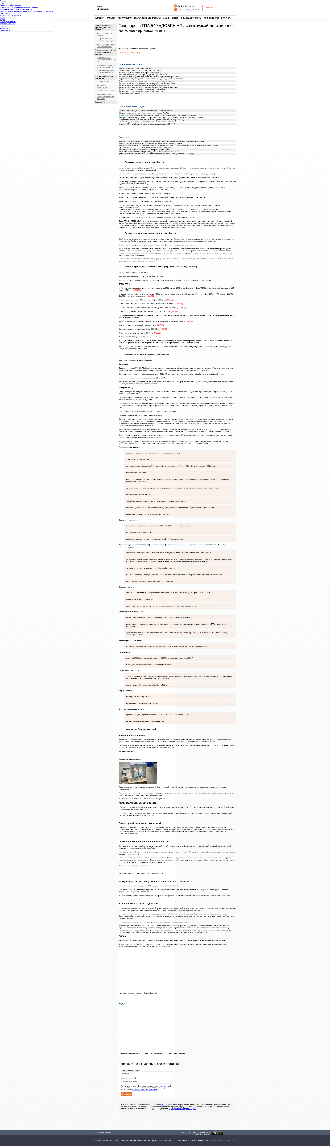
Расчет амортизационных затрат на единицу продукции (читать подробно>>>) (161, 267)
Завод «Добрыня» (103, 7)
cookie (110, 1140)
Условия (163, 1086)
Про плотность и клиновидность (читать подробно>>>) (150, 233)
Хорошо (231, 1140)
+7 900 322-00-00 (186, 6)
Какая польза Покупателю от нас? (140, 729)
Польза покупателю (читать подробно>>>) (144, 162)
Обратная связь (212, 8)
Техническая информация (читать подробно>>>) (147, 354)
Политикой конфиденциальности (144, 1090)
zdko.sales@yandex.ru (189, 9)
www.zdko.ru (164, 1105)
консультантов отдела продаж (183, 1109)
